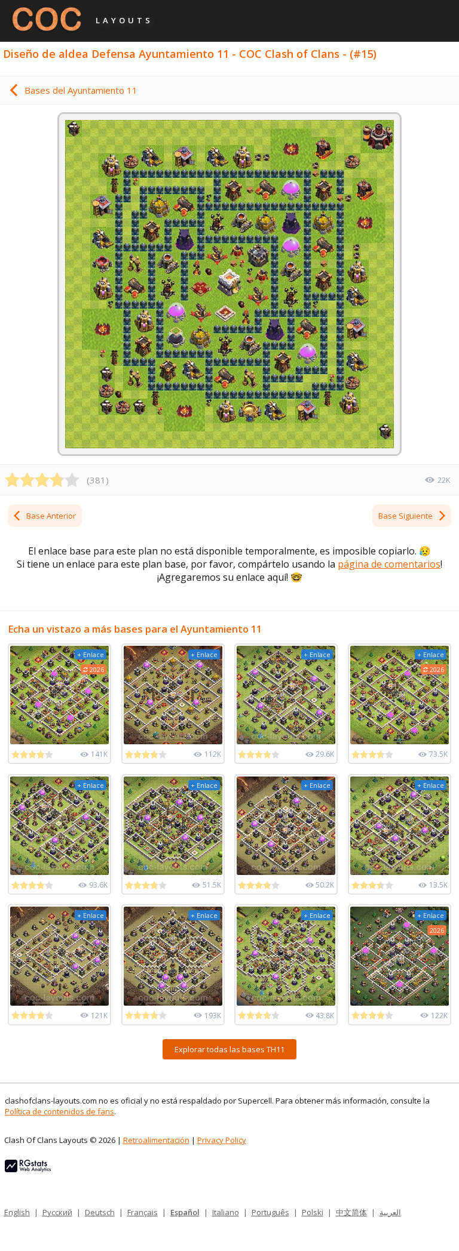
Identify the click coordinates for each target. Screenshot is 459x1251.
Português (270, 1212)
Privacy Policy (221, 1140)
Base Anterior (51, 515)
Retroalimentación (156, 1140)
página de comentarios (389, 564)
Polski (312, 1212)
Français (142, 1212)
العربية (390, 1212)
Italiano (225, 1212)
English (17, 1212)
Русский (57, 1212)
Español (185, 1212)
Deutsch (100, 1212)
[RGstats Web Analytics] (28, 1169)
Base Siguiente (405, 515)
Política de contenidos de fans (59, 1111)
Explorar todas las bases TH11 (229, 1049)
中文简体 (351, 1212)
